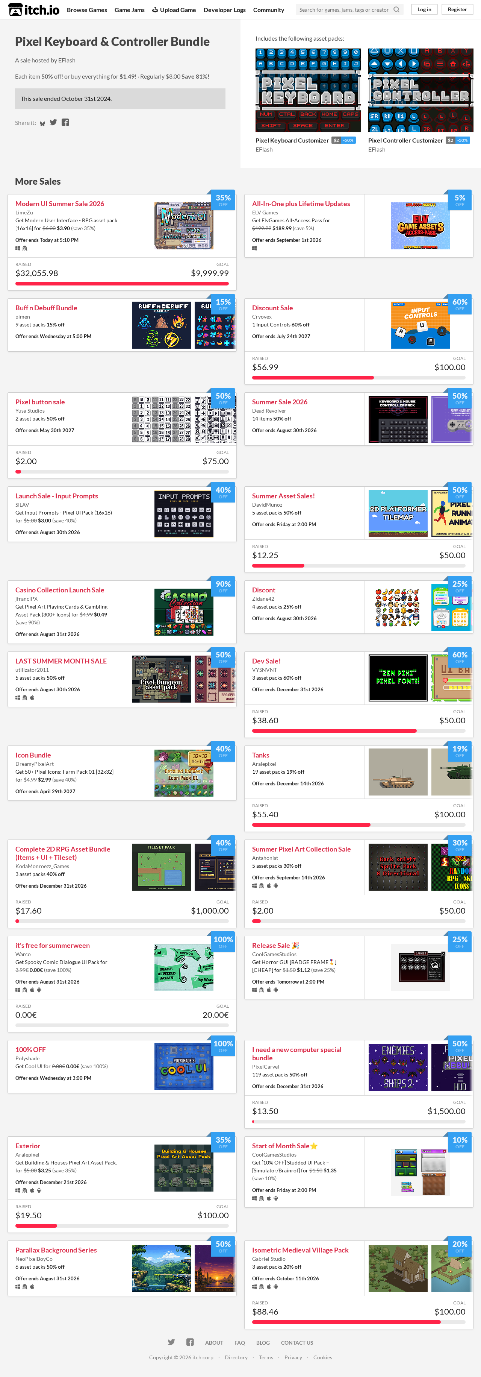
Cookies (322, 1357)
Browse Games (87, 9)
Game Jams (130, 9)
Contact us (297, 1342)
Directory (236, 1357)
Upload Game (178, 9)
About (214, 1342)
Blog (263, 1342)
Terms (266, 1357)
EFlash (67, 60)
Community (268, 9)
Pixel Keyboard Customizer (292, 140)
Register (457, 9)
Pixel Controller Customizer (405, 140)
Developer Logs (225, 9)
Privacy (293, 1357)
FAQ (239, 1342)
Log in (424, 9)
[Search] (396, 9)
